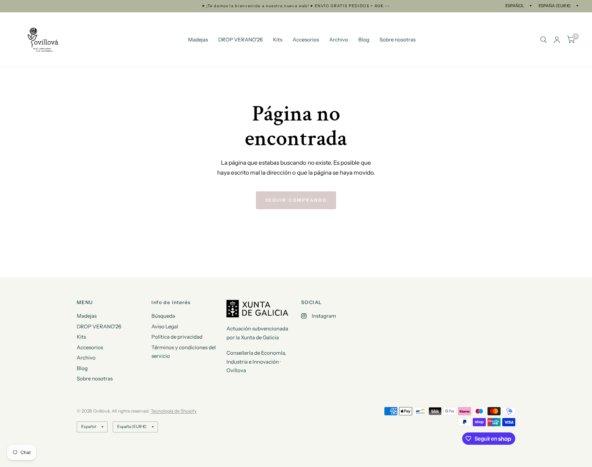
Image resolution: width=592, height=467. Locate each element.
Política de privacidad (176, 336)
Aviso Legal (164, 326)
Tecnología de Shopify (174, 411)
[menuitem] (198, 40)
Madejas (198, 39)
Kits (277, 39)
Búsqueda (163, 316)
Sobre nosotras (398, 39)
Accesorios (306, 39)
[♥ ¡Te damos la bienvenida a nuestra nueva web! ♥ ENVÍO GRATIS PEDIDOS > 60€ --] (296, 6)
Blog (363, 39)
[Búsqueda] (543, 39)
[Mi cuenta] (557, 39)
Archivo (338, 39)
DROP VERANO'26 (240, 39)
